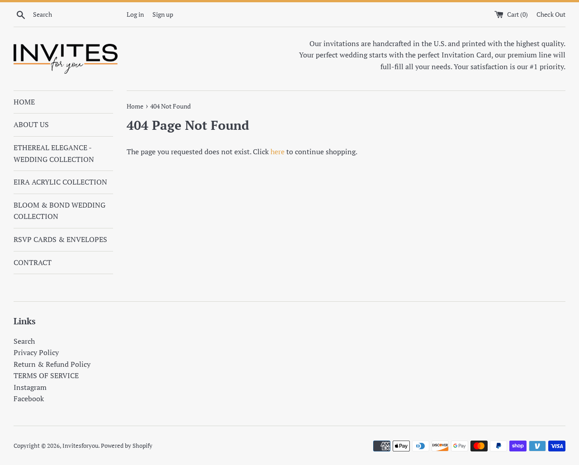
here (278, 152)
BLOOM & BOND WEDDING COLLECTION (59, 211)
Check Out (550, 14)
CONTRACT (33, 262)
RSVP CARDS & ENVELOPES (60, 239)
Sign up (162, 14)
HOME (24, 102)
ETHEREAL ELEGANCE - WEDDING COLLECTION (54, 153)
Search (24, 341)
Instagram (30, 387)
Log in (135, 14)
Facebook (29, 398)
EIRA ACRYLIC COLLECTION (60, 182)
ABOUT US (31, 124)
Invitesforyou (80, 446)
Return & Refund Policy (52, 364)
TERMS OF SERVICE (46, 375)
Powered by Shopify (126, 446)
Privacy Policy (36, 352)
